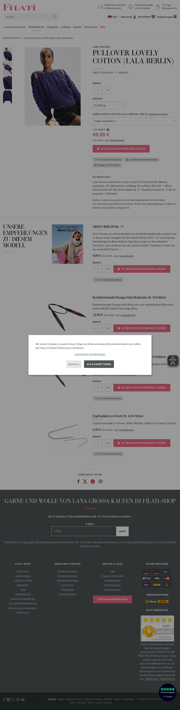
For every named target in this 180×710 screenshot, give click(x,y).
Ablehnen (73, 364)
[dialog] (90, 355)
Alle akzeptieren (99, 364)
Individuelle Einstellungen (90, 354)
